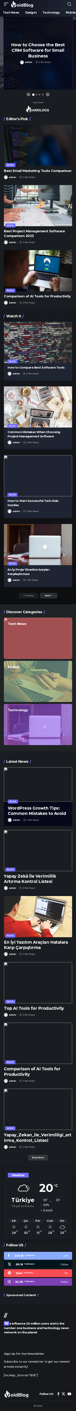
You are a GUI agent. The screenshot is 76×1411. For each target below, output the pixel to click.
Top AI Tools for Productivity (34, 1008)
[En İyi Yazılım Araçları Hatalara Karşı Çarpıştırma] (38, 916)
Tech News (17, 624)
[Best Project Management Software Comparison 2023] (38, 205)
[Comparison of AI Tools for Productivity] (38, 270)
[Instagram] (38, 1282)
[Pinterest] (38, 1273)
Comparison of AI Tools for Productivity (37, 296)
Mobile (13, 667)
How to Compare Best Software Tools (36, 367)
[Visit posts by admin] (22, 62)
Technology (18, 710)
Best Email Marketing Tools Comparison (38, 171)
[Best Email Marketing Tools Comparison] (38, 145)
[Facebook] (38, 1256)
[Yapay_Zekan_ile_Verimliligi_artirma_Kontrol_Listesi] (38, 1109)
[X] (38, 1264)
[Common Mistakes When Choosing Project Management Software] (38, 407)
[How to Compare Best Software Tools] (38, 342)
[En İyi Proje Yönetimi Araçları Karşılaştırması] (38, 544)
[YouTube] (69, 1394)
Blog (10, 165)
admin (28, 62)
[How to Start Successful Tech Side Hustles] (38, 475)
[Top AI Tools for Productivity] (38, 982)
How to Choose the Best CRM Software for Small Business (38, 50)
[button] (7, 4)
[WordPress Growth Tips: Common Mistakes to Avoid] (38, 784)
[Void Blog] (22, 4)
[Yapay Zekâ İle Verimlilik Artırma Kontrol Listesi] (38, 850)
